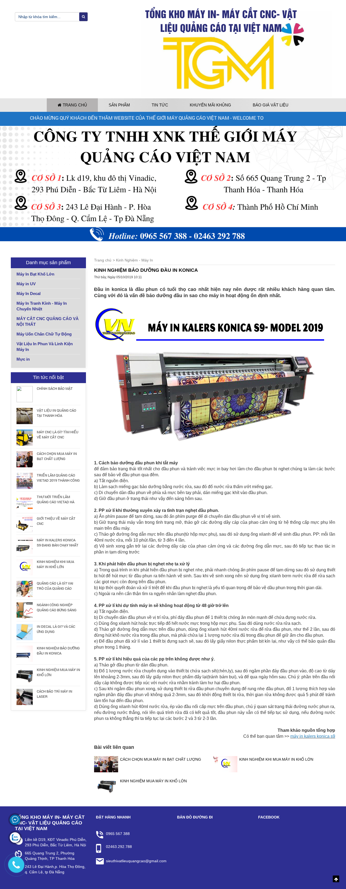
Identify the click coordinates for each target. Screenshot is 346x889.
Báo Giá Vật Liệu (270, 105)
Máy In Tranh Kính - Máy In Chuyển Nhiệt (41, 306)
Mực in (23, 359)
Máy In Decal (28, 293)
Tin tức (160, 105)
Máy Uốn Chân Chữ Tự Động (44, 334)
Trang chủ (75, 105)
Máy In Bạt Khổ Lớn (35, 274)
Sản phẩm (119, 105)
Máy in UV (26, 283)
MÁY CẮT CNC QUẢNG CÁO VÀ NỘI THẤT (47, 321)
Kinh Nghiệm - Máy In (134, 260)
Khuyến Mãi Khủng (210, 105)
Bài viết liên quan (114, 747)
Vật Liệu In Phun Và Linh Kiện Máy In (44, 346)
